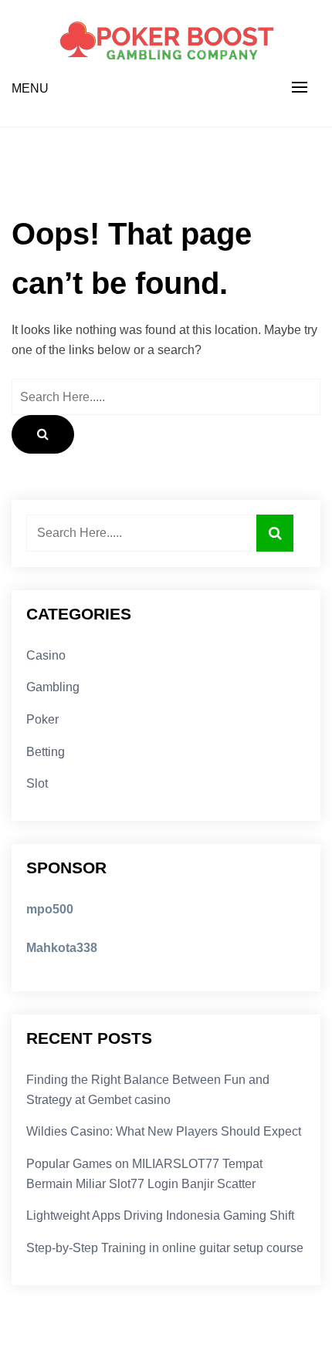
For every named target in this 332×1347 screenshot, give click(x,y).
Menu (30, 88)
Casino (46, 655)
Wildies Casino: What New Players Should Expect (163, 1131)
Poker (42, 719)
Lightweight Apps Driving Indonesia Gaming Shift (160, 1215)
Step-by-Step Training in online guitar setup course (164, 1247)
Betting (45, 751)
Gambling (53, 687)
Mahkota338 (61, 947)
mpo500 (49, 909)
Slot (37, 783)
